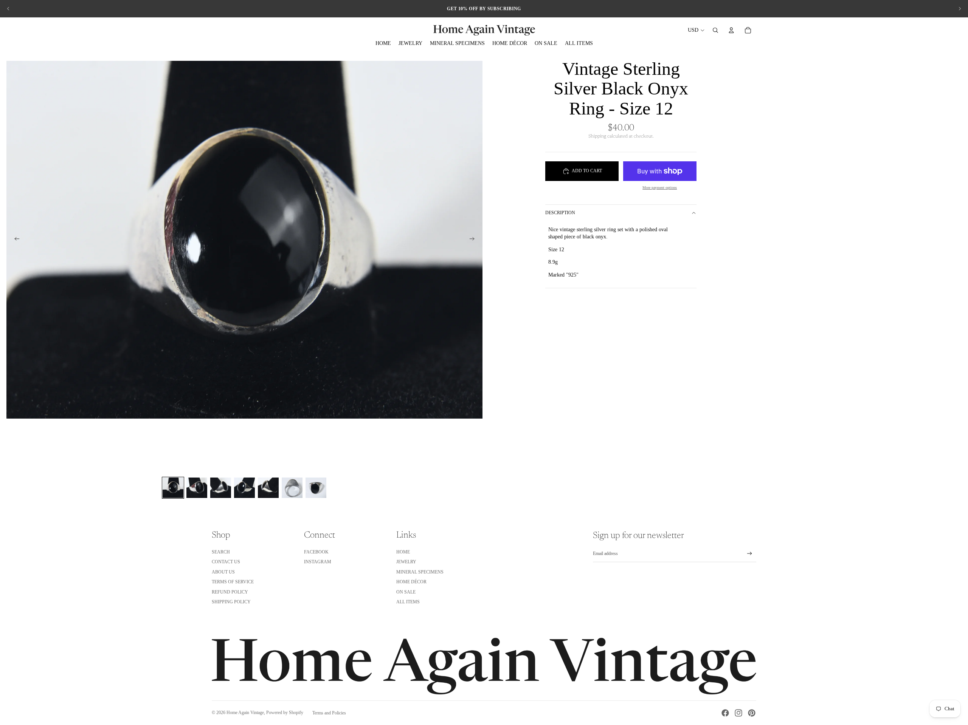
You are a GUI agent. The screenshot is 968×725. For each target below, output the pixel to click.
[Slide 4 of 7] (244, 488)
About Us (223, 572)
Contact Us (226, 561)
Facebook (316, 552)
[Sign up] (749, 553)
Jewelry (406, 561)
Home (403, 552)
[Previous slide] (8, 8)
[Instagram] (738, 712)
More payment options (659, 188)
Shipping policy (231, 601)
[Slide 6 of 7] (292, 488)
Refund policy (230, 592)
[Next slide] (959, 8)
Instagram (317, 561)
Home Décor (411, 581)
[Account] (731, 30)
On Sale (406, 592)
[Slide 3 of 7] (220, 488)
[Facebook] (725, 712)
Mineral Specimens (420, 572)
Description (560, 212)
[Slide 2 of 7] (196, 488)
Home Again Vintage (245, 712)
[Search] (715, 30)
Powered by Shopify (284, 712)
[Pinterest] (751, 712)
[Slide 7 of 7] (316, 488)
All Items (408, 601)
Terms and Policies (329, 713)
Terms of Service (233, 581)
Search (221, 552)
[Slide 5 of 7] (268, 488)
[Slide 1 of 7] (173, 488)
